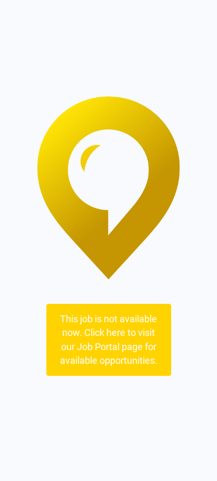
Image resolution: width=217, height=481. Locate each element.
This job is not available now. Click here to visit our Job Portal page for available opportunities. (108, 340)
